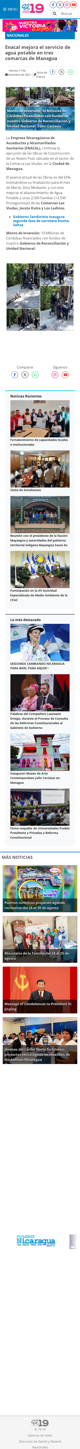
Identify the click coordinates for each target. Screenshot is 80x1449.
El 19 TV (40, 1429)
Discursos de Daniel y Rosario (40, 1441)
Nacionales (18, 35)
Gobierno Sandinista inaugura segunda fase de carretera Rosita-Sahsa (41, 220)
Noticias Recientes (26, 396)
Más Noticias (17, 857)
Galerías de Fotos (40, 1435)
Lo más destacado (25, 619)
